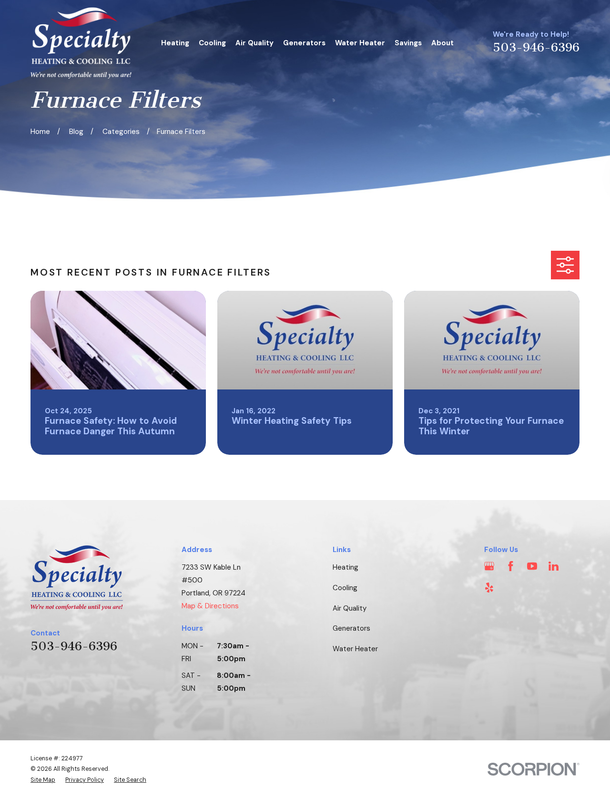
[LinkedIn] (554, 566)
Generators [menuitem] (304, 43)
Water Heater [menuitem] (360, 43)
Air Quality (349, 608)
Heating (345, 567)
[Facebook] (511, 566)
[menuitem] (42, 780)
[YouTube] (532, 566)
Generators (351, 628)
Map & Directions (210, 606)
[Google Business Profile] (489, 566)
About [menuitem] (442, 43)
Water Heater (355, 649)
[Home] (81, 43)
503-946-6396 (536, 47)
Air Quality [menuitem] (254, 43)
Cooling (345, 588)
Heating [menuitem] (175, 43)
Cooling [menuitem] (212, 43)
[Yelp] (489, 588)
